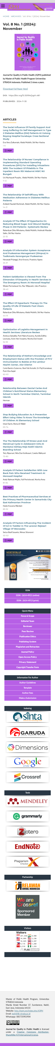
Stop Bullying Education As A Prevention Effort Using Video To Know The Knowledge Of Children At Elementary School (26, 417)
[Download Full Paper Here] (15, 89)
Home (6, 16)
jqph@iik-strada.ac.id (21, 1014)
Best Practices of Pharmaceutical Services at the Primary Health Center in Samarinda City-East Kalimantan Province (27, 499)
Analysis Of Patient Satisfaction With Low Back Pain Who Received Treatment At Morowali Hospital (25, 473)
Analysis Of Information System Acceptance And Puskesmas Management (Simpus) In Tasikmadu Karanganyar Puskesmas (26, 253)
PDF (9, 150)
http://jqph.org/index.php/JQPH (28, 1011)
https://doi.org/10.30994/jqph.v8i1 (24, 95)
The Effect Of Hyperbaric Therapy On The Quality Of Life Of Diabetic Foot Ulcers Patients (25, 306)
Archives (16, 16)
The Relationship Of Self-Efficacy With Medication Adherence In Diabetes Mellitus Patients (26, 197)
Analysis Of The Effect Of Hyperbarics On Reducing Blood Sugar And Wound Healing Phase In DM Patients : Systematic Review (26, 224)
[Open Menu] (3, 6)
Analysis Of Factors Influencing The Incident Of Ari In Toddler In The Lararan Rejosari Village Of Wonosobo (27, 526)
